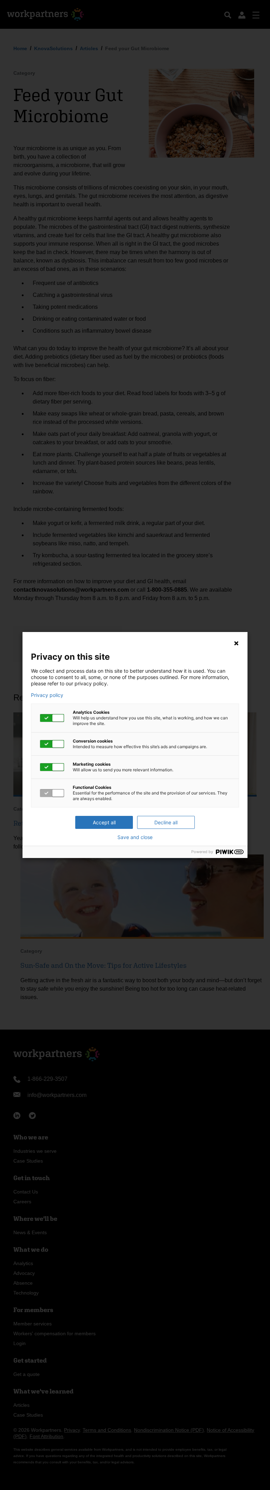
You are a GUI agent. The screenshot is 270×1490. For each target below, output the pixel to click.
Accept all (104, 822)
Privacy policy (47, 695)
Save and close (135, 837)
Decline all (166, 822)
